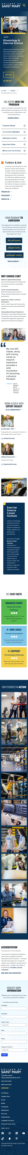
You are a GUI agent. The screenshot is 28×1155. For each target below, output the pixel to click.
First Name (4, 1005)
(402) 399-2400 (6, 1081)
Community (4, 1107)
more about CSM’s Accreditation (11, 973)
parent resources (13, 261)
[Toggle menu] (24, 5)
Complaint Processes (7, 1120)
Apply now (8, 75)
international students (14, 255)
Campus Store (5, 1096)
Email (3, 1030)
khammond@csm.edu (10, 464)
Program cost (5, 192)
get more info (7, 81)
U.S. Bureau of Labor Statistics (13, 541)
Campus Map (4, 1088)
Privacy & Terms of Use (8, 1124)
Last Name (4, 1013)
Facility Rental (5, 1117)
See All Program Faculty (13, 410)
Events (3, 1100)
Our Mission (4, 1093)
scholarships (5, 195)
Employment (5, 1110)
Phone (3, 1038)
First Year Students (14, 240)
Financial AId (5, 199)
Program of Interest (7, 1047)
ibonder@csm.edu (9, 438)
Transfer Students (14, 248)
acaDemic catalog (13, 118)
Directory (4, 1113)
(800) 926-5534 (6, 1084)
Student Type (5, 1022)
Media (3, 1103)
